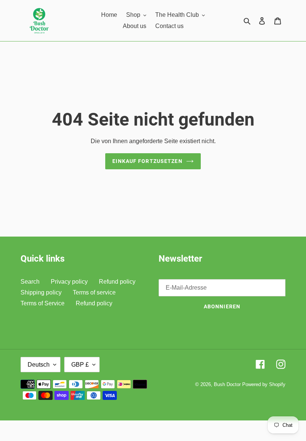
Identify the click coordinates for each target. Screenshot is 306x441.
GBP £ (80, 364)
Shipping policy (41, 292)
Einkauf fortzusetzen (147, 161)
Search (30, 281)
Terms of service (94, 292)
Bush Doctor (227, 384)
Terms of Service (43, 303)
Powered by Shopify (263, 384)
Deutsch (39, 364)
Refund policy (117, 281)
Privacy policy (69, 281)
